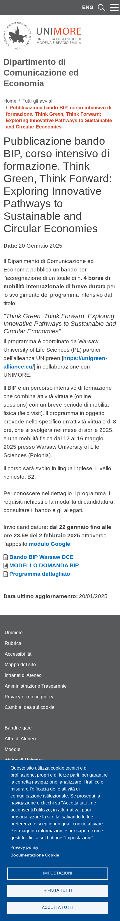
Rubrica (13, 643)
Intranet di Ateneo (23, 675)
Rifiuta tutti (57, 890)
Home (9, 101)
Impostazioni (57, 873)
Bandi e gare (18, 727)
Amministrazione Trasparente (36, 686)
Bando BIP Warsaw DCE (41, 557)
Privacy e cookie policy (29, 696)
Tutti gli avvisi (37, 101)
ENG (87, 7)
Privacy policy (24, 847)
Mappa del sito (20, 664)
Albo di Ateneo (20, 738)
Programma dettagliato (39, 574)
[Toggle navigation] (114, 7)
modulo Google (49, 544)
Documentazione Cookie (34, 855)
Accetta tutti (57, 907)
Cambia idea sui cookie (29, 707)
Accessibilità (18, 654)
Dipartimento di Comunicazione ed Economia (41, 72)
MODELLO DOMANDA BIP (44, 565)
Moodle (12, 749)
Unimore (14, 632)
